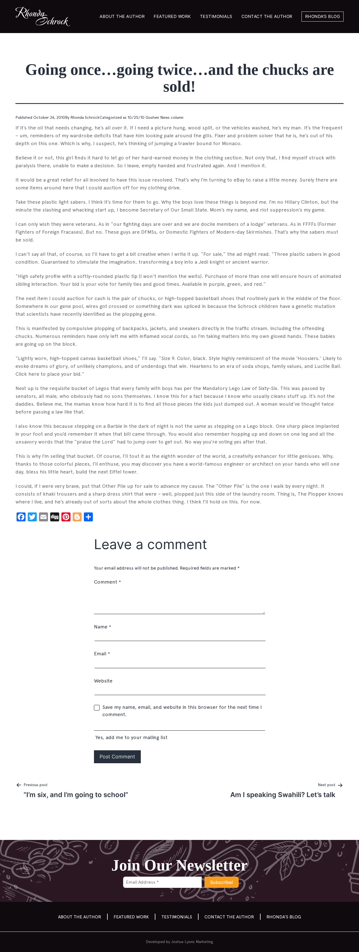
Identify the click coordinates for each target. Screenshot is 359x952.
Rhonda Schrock (85, 117)
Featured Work (172, 16)
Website (103, 681)
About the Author (122, 16)
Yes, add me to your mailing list (130, 737)
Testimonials (216, 16)
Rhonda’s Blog (322, 16)
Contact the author (267, 16)
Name (102, 627)
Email (102, 653)
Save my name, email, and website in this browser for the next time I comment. (182, 710)
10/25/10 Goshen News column (155, 117)
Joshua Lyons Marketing (192, 941)
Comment (107, 582)
